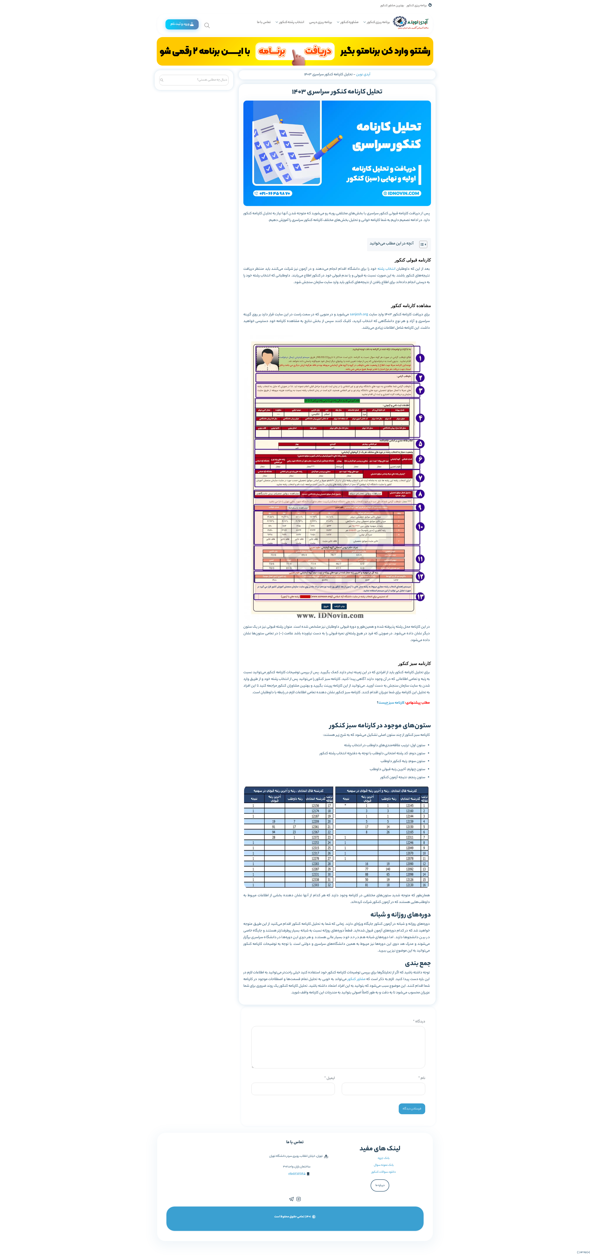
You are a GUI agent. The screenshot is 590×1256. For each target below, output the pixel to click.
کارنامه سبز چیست (391, 703)
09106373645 (297, 1173)
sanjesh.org (359, 315)
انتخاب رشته (386, 269)
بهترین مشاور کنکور (392, 5)
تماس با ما (264, 22)
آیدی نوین (363, 75)
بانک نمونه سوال (384, 1165)
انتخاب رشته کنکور (291, 22)
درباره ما (380, 1185)
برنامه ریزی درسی (320, 22)
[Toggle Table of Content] (421, 244)
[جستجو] (161, 79)
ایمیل (329, 1078)
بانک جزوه (383, 1158)
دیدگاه (419, 1022)
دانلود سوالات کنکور (384, 1172)
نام (421, 1078)
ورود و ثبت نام (180, 24)
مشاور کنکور (357, 979)
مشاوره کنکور (350, 22)
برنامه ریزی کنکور (417, 5)
